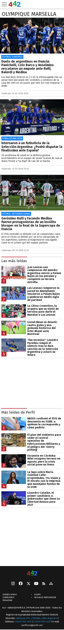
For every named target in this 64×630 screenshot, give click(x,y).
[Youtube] (36, 584)
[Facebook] (21, 584)
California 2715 (23, 618)
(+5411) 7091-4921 (23, 621)
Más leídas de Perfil (18, 412)
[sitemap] (51, 584)
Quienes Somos (10, 595)
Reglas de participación (45, 598)
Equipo (37, 595)
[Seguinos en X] (28, 584)
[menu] (4, 4)
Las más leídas (14, 261)
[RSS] (43, 584)
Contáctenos (8, 598)
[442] (32, 573)
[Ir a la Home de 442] (14, 5)
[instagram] (13, 584)
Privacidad (7, 600)
